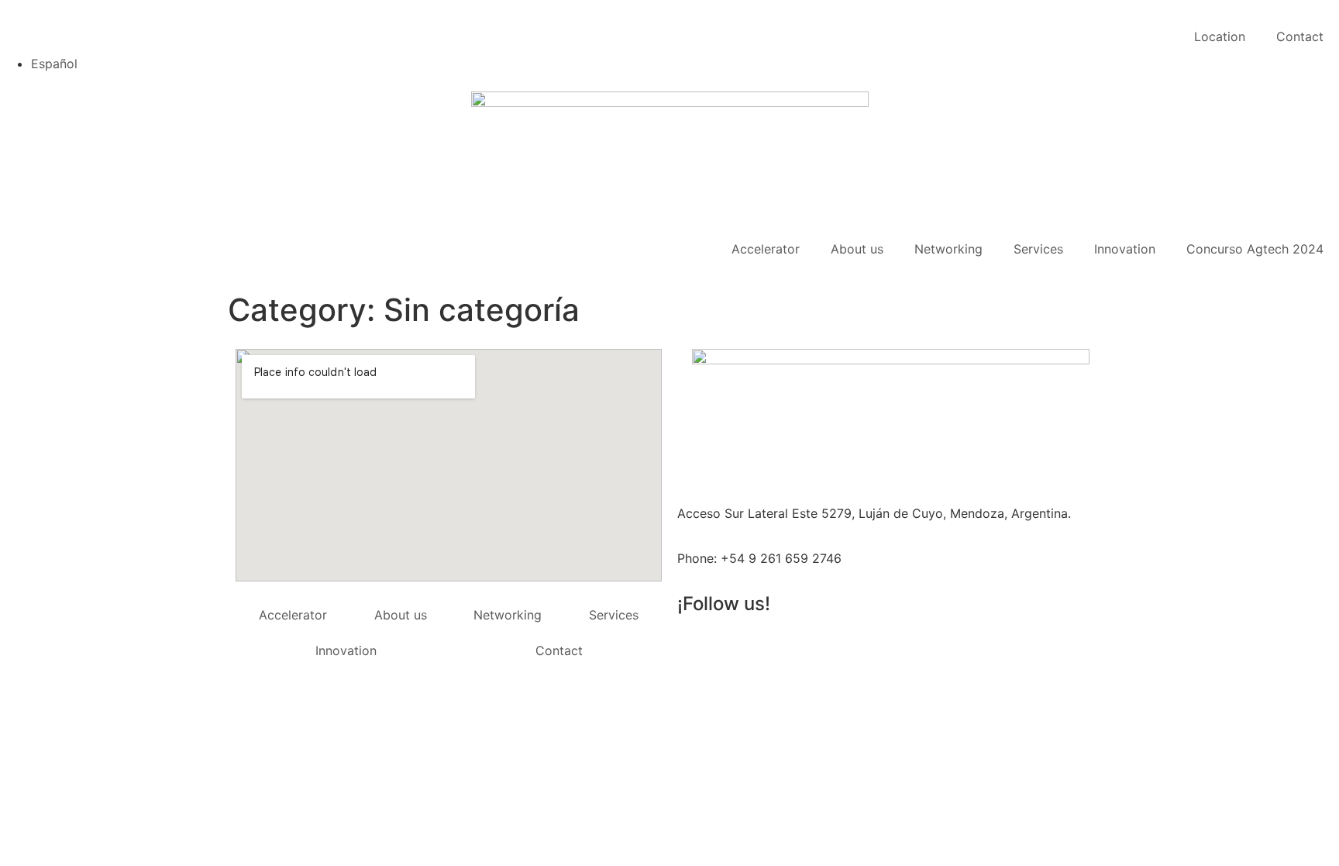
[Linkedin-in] (781, 648)
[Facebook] (824, 648)
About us (857, 249)
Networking (948, 249)
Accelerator (765, 249)
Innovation (1124, 249)
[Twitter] (696, 648)
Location (1219, 36)
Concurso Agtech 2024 (1255, 249)
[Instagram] (739, 648)
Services (1038, 249)
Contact (1300, 36)
